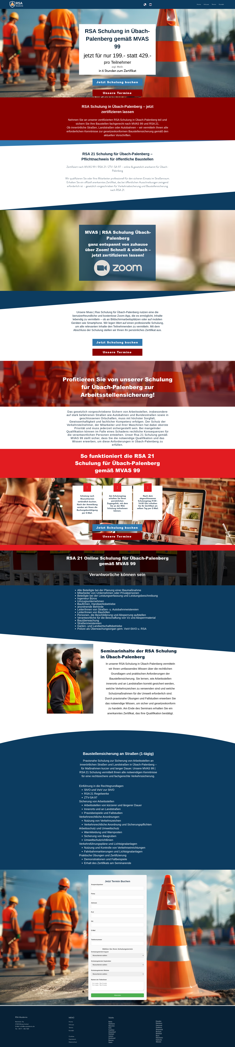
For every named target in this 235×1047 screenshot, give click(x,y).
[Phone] (145, 4)
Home (71, 1022)
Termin (71, 1027)
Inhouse (71, 1025)
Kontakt (71, 1030)
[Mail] (150, 4)
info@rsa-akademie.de (27, 1026)
